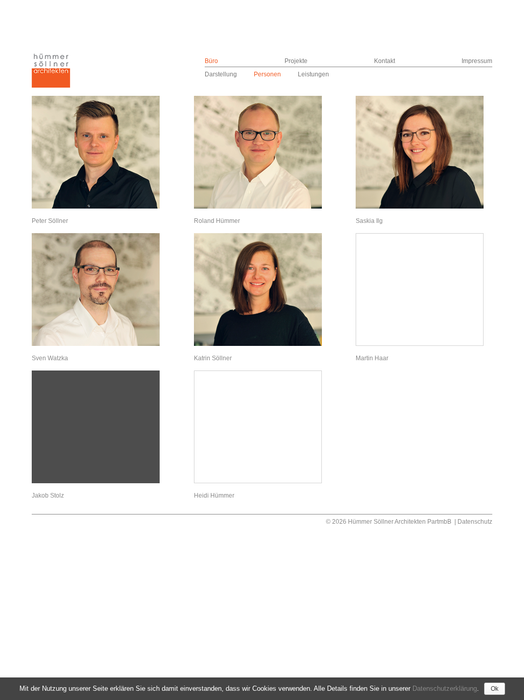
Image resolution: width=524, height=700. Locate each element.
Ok (494, 688)
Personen (267, 74)
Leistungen (313, 74)
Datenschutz (474, 521)
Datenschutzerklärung (444, 688)
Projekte (296, 61)
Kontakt (384, 61)
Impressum (477, 61)
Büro (211, 61)
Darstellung (221, 74)
